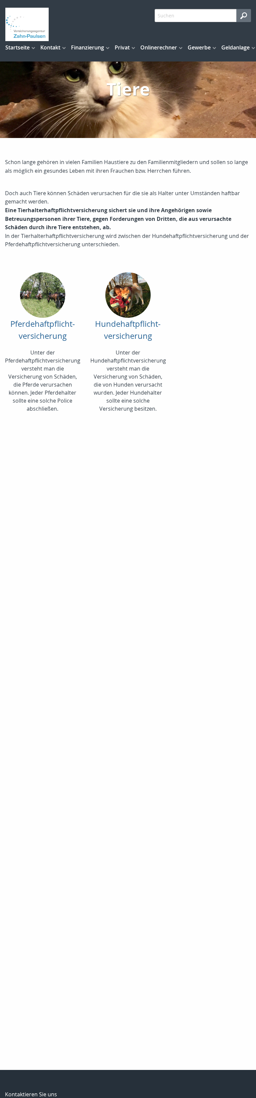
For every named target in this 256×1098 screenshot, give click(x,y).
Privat (122, 47)
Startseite (17, 47)
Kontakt (50, 47)
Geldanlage (235, 47)
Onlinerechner (158, 47)
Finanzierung (87, 47)
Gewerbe (199, 47)
